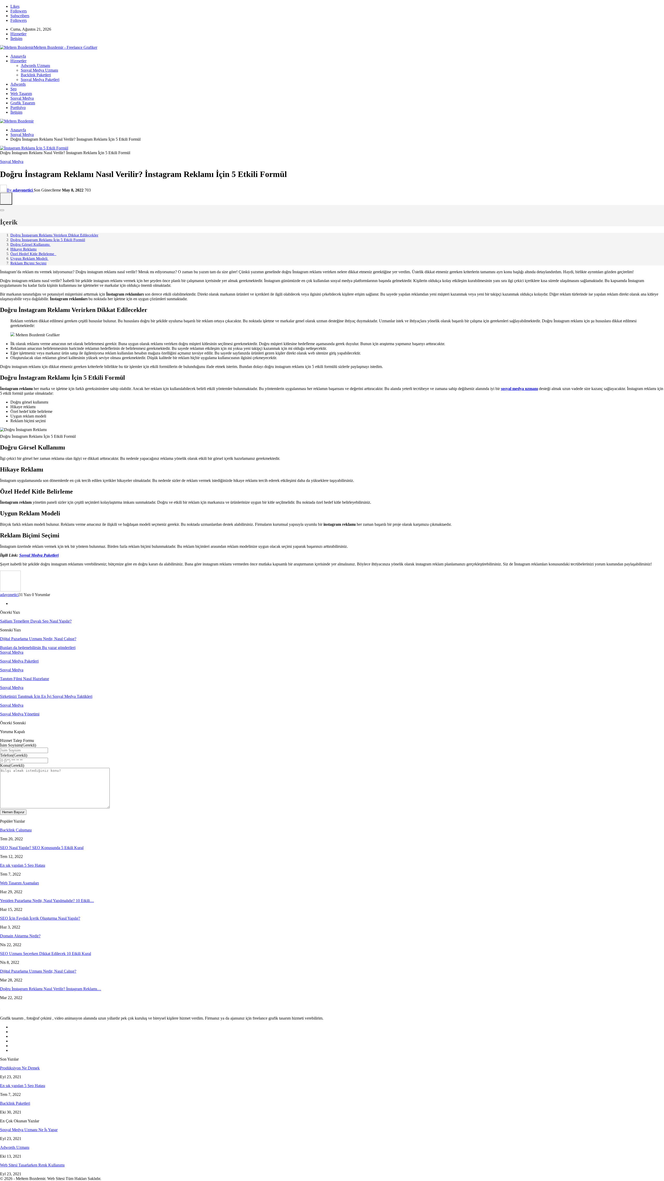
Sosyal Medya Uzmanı (39, 70)
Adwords (18, 84)
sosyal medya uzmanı (519, 388)
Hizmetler (18, 34)
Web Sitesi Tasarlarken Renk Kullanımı (32, 1165)
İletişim (16, 38)
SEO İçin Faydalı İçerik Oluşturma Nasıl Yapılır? (40, 918)
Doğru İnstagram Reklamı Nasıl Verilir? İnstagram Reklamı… (50, 989)
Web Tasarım (21, 93)
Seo (13, 89)
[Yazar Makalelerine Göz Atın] (10, 590)
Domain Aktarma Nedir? (20, 936)
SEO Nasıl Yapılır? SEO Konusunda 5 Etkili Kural (42, 847)
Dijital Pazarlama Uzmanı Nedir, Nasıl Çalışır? (38, 639)
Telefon (13, 755)
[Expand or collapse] (2, 210)
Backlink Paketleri (36, 75)
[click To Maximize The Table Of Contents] (6, 199)
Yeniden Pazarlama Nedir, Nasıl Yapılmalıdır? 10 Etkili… (47, 900)
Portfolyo (18, 107)
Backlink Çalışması (16, 830)
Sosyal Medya (22, 98)
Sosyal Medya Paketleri (40, 79)
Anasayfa (18, 56)
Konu (12, 765)
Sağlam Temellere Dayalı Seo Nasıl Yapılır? (36, 621)
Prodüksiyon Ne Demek (20, 1068)
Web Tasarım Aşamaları (19, 883)
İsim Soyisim (18, 745)
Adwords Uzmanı (35, 65)
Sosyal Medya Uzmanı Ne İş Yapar (29, 1130)
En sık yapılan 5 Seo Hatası (22, 865)
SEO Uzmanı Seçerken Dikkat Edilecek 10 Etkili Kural (45, 953)
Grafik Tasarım (22, 103)
